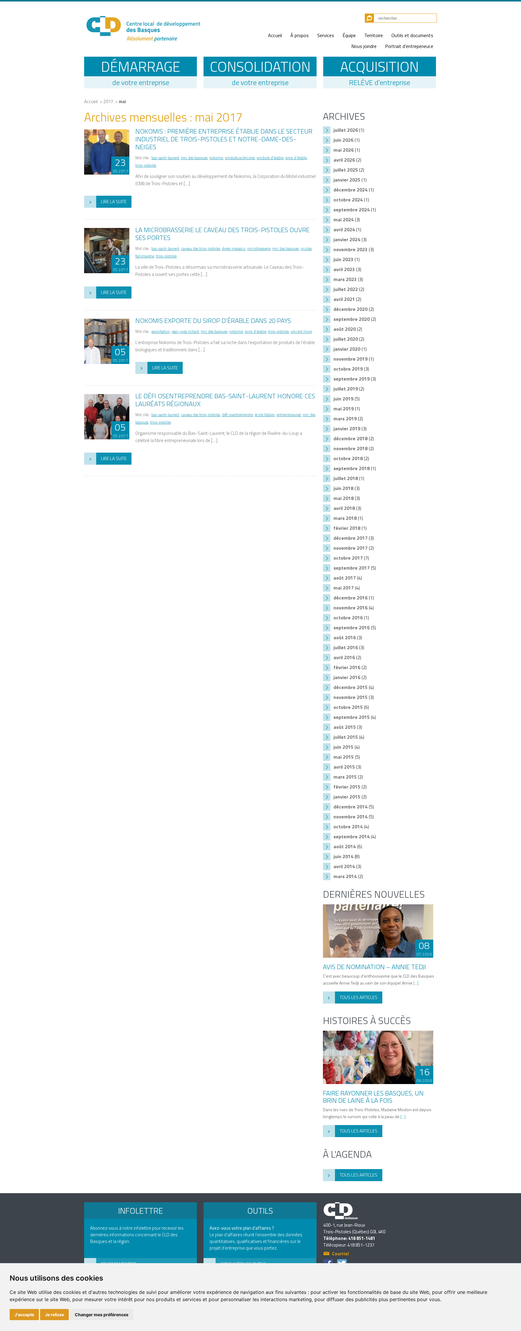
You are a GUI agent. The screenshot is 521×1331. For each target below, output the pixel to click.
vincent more (301, 331)
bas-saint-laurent (165, 158)
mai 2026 (343, 149)
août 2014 (344, 846)
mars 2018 (345, 518)
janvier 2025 (346, 179)
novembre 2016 (350, 607)
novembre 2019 (350, 358)
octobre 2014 (348, 826)
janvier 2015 (346, 796)
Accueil (275, 35)
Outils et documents (412, 35)
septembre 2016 (351, 627)
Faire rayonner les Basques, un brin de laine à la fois (373, 1096)
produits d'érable (270, 158)
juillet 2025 (345, 169)
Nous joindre (364, 46)
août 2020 (344, 329)
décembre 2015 (350, 687)
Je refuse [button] (54, 1314)
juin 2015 (343, 747)
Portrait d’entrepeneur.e (409, 46)
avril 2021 (344, 299)
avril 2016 (344, 657)
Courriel (340, 1253)
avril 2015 (344, 766)
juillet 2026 (345, 130)
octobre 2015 (348, 707)
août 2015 (344, 727)
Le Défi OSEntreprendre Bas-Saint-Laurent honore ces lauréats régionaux (225, 400)
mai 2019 (343, 408)
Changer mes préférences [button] (101, 1314)
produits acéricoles (240, 158)
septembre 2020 (351, 319)
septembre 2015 (351, 717)
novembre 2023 (350, 249)
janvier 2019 (346, 428)
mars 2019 (345, 418)
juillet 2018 (345, 478)
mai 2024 (343, 219)
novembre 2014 (350, 816)
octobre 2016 (348, 617)
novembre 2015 (350, 697)
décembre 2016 (350, 597)
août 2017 (344, 577)
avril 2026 (344, 159)
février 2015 (346, 786)
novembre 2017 (350, 548)
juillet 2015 (345, 737)
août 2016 (344, 637)
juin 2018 (343, 488)
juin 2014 (343, 856)
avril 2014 (344, 866)
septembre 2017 (351, 567)
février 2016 (346, 667)
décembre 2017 (350, 538)
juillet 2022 (345, 289)
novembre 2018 (350, 448)
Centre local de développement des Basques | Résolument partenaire (143, 25)
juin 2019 (343, 398)
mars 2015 (345, 776)
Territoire (373, 35)
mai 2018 (343, 498)
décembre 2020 (350, 309)
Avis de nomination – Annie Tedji (374, 967)
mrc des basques (194, 158)
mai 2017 (343, 587)
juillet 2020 (345, 339)
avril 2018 (344, 508)
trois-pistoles (145, 165)
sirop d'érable (296, 158)
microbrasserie (258, 248)
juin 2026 (343, 140)
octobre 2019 (348, 368)
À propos (299, 35)
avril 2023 (344, 269)
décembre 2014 (350, 806)
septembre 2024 (351, 209)
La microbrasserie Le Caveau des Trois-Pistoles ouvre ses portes (222, 234)
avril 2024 (344, 229)
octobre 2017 (348, 557)
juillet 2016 (345, 647)
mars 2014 (345, 876)
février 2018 (346, 528)
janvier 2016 (346, 677)
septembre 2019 (351, 378)
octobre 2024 (348, 199)
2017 (108, 101)
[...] (415, 983)
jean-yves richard (185, 331)
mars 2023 (345, 279)
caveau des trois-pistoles (200, 248)
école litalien (265, 415)
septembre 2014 (351, 836)
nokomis (216, 158)
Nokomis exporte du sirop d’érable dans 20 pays (213, 320)
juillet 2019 (345, 388)
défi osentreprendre (237, 415)
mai (122, 101)
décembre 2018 (350, 438)
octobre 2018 (348, 458)
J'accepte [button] (24, 1314)
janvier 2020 (346, 349)
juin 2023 (343, 259)
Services (325, 35)
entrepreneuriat (288, 415)
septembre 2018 (351, 468)
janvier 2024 (346, 239)
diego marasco (233, 248)
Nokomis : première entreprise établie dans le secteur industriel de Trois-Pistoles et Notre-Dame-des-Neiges (223, 139)
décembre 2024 (350, 189)
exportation (160, 331)
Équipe (349, 35)
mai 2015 (343, 756)
